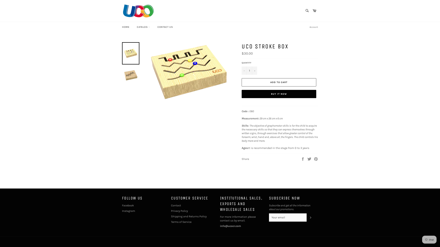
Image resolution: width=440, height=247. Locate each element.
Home (125, 27)
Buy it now (279, 94)
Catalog (142, 27)
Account (314, 27)
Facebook (128, 205)
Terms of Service (181, 222)
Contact (176, 205)
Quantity (246, 63)
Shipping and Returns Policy (189, 216)
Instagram (128, 211)
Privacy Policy (179, 211)
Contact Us (165, 27)
